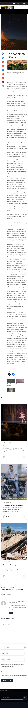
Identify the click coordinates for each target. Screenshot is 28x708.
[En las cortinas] (11, 390)
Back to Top (21, 706)
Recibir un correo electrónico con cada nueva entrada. (14, 675)
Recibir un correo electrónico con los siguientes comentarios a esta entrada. (12, 665)
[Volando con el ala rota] (11, 381)
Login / (18, 3)
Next (17, 588)
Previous (5, 588)
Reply (11, 612)
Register (23, 3)
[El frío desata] (20, 381)
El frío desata (19, 383)
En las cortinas (10, 393)
